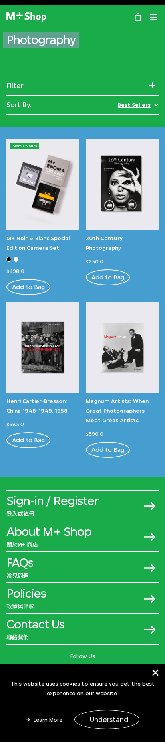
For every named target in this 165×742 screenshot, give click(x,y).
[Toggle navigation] (153, 17)
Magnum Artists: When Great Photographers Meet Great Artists (117, 410)
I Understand (107, 720)
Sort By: (19, 105)
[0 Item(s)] (138, 16)
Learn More (48, 719)
